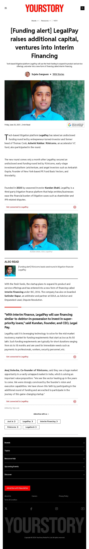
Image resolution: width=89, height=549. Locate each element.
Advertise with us (40, 414)
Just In (10, 421)
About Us (8, 496)
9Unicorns (11, 427)
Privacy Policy (63, 496)
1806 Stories (58, 74)
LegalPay (27, 421)
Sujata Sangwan (40, 74)
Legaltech (30, 427)
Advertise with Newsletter (17, 488)
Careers (34, 496)
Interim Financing (48, 421)
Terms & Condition (11, 500)
